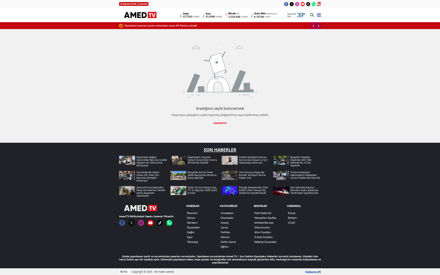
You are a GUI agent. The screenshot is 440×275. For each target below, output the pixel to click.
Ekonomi (192, 213)
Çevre (224, 227)
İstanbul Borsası (264, 222)
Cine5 (291, 222)
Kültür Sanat (228, 242)
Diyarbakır (193, 227)
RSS (125, 271)
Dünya (191, 217)
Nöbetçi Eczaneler (265, 242)
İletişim (292, 217)
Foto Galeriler (263, 213)
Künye (291, 213)
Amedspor (227, 213)
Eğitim (225, 246)
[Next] (318, 25)
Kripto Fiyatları (263, 237)
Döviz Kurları (262, 227)
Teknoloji (192, 242)
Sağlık (190, 232)
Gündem (192, 222)
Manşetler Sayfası (265, 217)
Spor (190, 237)
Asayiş (225, 222)
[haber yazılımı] (313, 271)
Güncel (225, 237)
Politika (225, 232)
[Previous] (313, 25)
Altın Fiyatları (262, 232)
